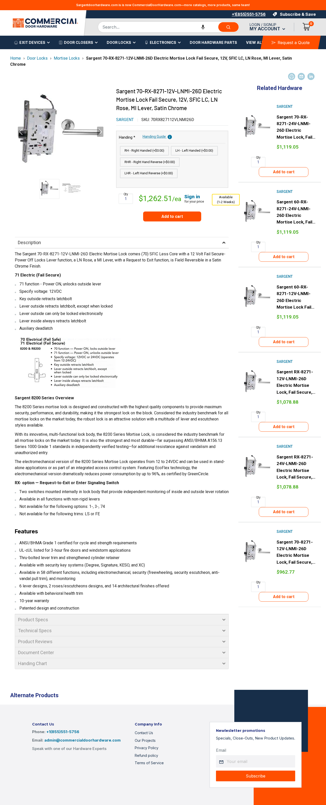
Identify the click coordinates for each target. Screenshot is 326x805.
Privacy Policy (146, 748)
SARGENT (125, 119)
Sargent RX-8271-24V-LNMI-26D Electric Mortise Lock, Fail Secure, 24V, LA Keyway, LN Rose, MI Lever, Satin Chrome (296, 467)
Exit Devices (32, 42)
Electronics (163, 42)
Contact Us (144, 733)
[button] (203, 27)
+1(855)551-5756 (249, 14)
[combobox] (158, 27)
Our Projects (145, 740)
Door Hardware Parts (213, 42)
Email (221, 750)
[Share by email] (301, 76)
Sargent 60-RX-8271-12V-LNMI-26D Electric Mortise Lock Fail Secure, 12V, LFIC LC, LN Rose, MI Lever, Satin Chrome (294, 297)
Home (15, 58)
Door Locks (119, 42)
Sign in (192, 197)
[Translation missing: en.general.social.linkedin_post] (311, 76)
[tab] (122, 242)
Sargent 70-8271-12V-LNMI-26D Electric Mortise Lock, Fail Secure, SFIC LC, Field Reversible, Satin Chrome (295, 552)
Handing (143, 137)
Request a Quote (294, 42)
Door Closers (78, 42)
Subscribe (255, 775)
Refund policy (146, 755)
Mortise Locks (67, 58)
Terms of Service (149, 763)
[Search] (228, 27)
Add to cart (172, 216)
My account (265, 28)
